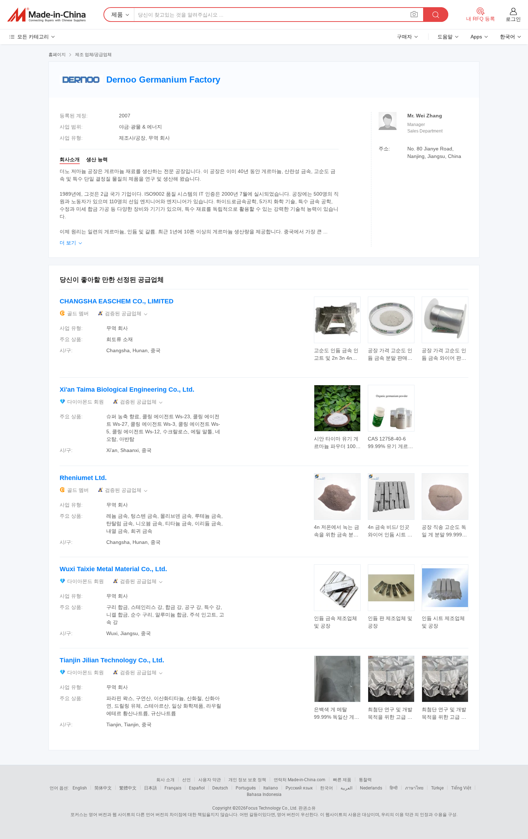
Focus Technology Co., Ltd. (271, 808)
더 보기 (71, 243)
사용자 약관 (209, 779)
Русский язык (299, 788)
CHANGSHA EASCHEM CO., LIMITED (116, 301)
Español (197, 788)
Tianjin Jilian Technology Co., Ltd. (112, 660)
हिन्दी (394, 788)
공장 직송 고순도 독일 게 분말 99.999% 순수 (444, 534)
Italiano (270, 788)
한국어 (326, 788)
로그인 (513, 19)
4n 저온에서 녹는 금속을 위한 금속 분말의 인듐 (336, 534)
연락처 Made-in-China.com (299, 779)
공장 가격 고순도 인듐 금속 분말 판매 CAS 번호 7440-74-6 (391, 358)
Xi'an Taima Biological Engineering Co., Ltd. (127, 389)
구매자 (404, 36)
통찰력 (365, 779)
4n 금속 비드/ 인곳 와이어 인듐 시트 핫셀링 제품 (390, 534)
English (80, 788)
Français (173, 788)
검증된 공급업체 (127, 314)
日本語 (150, 788)
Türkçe (437, 788)
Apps (476, 36)
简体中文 (103, 788)
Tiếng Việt (461, 788)
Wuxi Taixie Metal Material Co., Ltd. (113, 569)
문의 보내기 (337, 353)
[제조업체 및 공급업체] (46, 14)
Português (246, 788)
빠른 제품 (342, 779)
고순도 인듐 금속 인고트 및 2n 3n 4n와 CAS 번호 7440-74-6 (337, 358)
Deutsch (220, 788)
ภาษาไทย (414, 788)
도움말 (445, 36)
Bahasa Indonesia (264, 794)
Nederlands (371, 788)
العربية (346, 788)
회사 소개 (165, 779)
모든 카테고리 (33, 36)
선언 (186, 779)
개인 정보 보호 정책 (247, 779)
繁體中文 (127, 788)
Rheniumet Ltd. (83, 477)
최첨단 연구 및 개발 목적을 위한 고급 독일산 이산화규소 (390, 717)
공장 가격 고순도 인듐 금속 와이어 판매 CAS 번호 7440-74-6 (445, 358)
